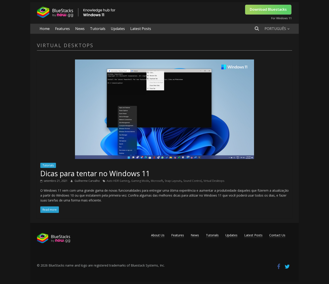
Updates (118, 28)
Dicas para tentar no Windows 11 (95, 173)
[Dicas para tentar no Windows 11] (164, 62)
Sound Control (192, 181)
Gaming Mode (140, 181)
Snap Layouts (173, 181)
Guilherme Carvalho (87, 181)
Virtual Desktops (213, 181)
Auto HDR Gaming (118, 181)
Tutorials (97, 28)
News (80, 28)
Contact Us (277, 235)
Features (62, 28)
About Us (157, 235)
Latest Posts (140, 28)
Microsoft (157, 181)
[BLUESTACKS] (53, 235)
